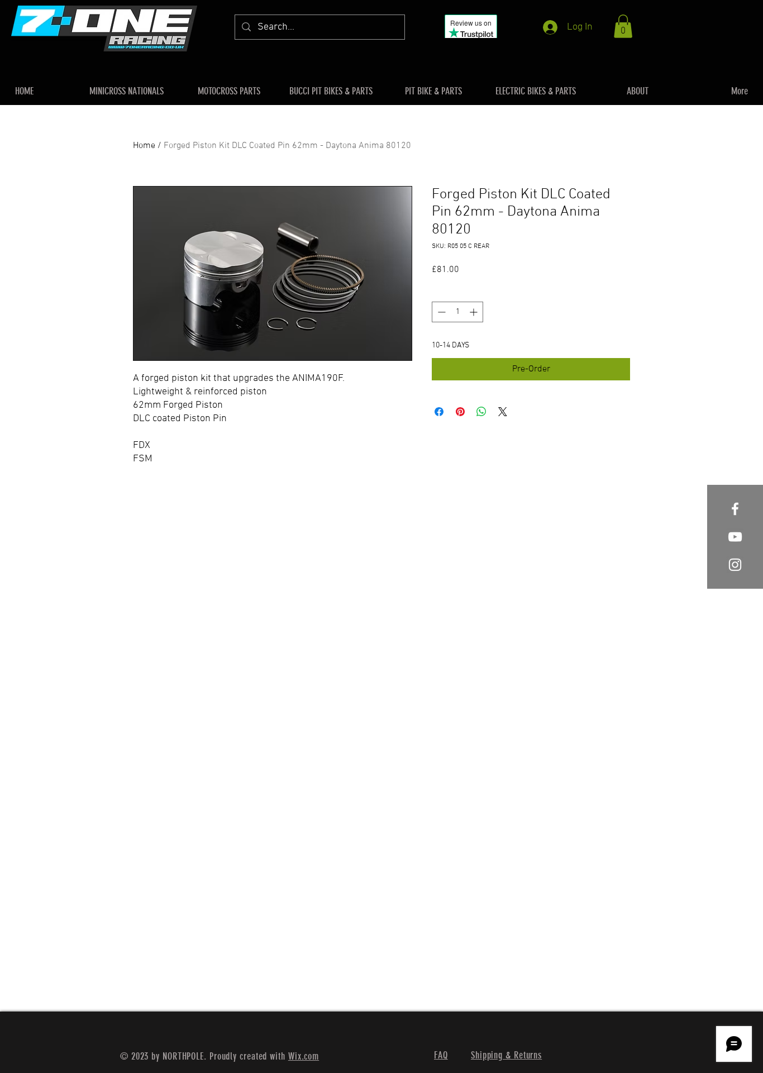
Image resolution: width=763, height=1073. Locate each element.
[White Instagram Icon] (735, 564)
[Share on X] (502, 411)
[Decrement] (440, 312)
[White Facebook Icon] (735, 508)
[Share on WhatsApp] (481, 411)
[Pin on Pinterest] (460, 411)
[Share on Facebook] (439, 411)
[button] (623, 26)
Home (144, 145)
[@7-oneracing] (735, 536)
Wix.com (303, 1056)
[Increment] (474, 312)
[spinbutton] (457, 312)
